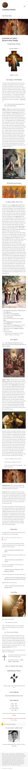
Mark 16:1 (8, 312)
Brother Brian (12, 753)
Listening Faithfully (8, 10)
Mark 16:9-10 (22, 226)
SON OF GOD (9, 763)
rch (22, 695)
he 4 (5, 328)
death (21, 755)
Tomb (11, 764)
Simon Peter (4, 763)
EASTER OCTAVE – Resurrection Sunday (10, 39)
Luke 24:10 (16, 313)
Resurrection (11, 762)
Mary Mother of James (15, 760)
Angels (7, 755)
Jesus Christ (9, 756)
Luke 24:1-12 (9, 237)
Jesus (6, 756)
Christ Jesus (14, 755)
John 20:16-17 (15, 112)
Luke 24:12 (5, 253)
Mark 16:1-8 (18, 216)
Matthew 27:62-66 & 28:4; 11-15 (11, 761)
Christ (10, 755)
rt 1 (9, 109)
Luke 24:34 (17, 315)
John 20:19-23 (15, 384)
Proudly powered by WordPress (7, 768)
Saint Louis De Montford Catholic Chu (13, 695)
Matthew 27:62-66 (19, 328)
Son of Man (15, 763)
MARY (3, 760)
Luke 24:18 (10, 316)
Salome (22, 762)
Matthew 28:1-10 (15, 205)
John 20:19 (23, 756)
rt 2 (9, 379)
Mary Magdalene (8, 760)
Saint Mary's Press (17, 762)
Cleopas (18, 755)
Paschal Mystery (5, 762)
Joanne (13, 756)
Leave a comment (17, 764)
